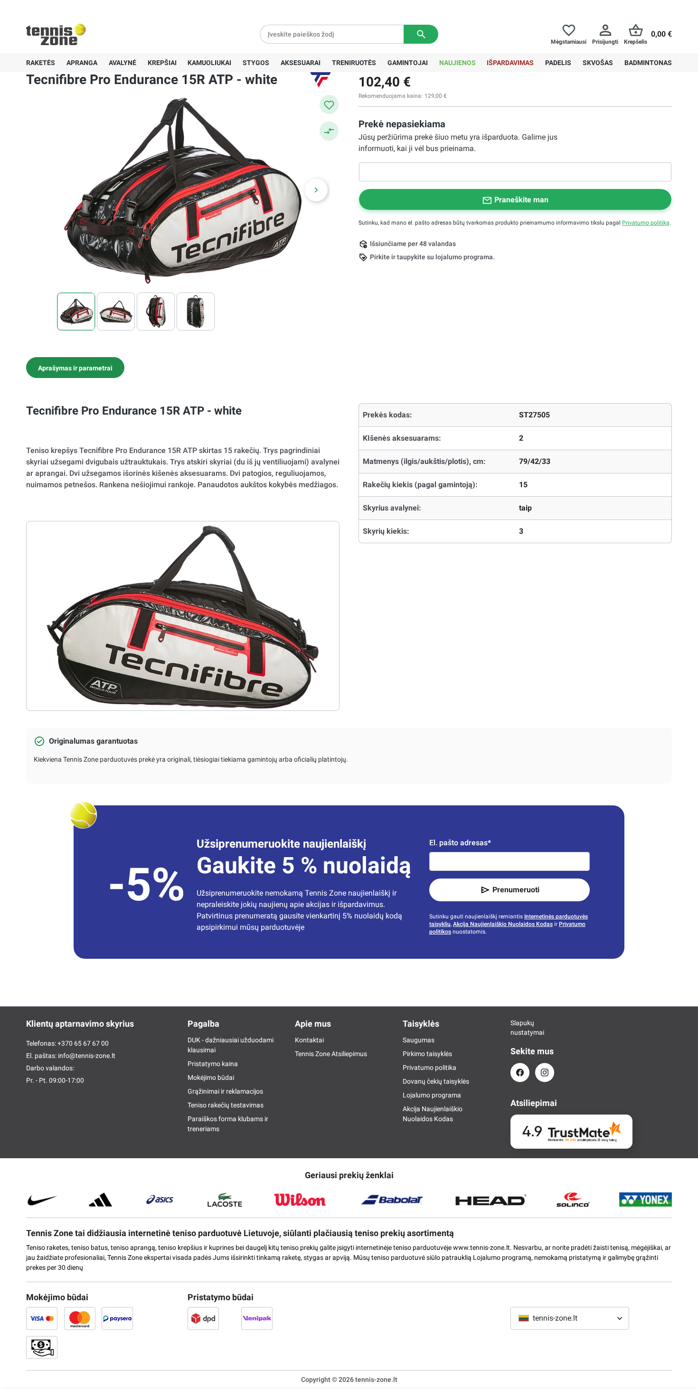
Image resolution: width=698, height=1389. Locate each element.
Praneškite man (521, 199)
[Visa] (41, 1318)
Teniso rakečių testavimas (226, 1105)
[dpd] (203, 1318)
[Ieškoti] (421, 34)
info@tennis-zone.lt (86, 1055)
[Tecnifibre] (321, 79)
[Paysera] (117, 1318)
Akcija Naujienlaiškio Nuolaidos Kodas (503, 924)
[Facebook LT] (519, 1072)
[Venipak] (257, 1318)
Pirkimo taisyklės (427, 1054)
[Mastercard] (79, 1318)
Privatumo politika (429, 1067)
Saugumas (418, 1040)
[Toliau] (316, 190)
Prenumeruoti (515, 889)
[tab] (75, 367)
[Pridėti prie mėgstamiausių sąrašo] (329, 104)
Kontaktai (309, 1040)
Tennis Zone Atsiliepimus (331, 1054)
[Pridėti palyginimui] (329, 131)
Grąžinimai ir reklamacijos (225, 1091)
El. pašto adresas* (460, 842)
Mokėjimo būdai (211, 1077)
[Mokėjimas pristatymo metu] (41, 1347)
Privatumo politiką (646, 222)
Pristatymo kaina (213, 1064)
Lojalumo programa (432, 1095)
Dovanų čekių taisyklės (436, 1081)
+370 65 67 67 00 (97, 7)
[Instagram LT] (544, 1072)
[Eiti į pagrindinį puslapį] (56, 34)
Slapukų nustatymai (519, 1027)
